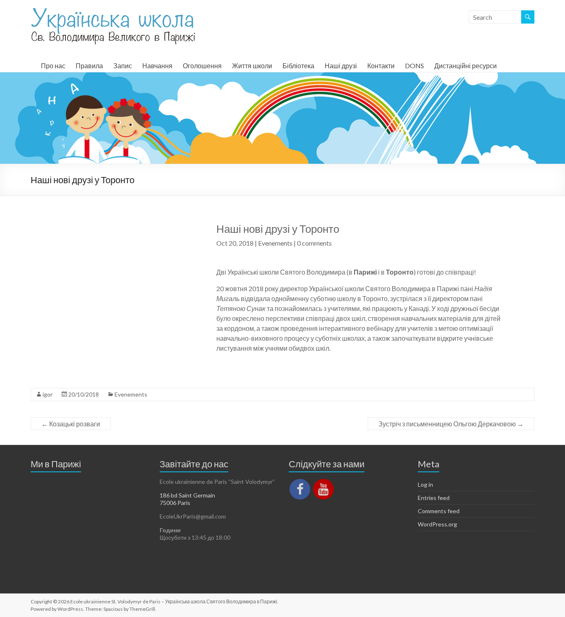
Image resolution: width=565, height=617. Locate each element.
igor (48, 394)
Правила (89, 65)
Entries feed (434, 497)
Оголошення (202, 65)
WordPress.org (437, 524)
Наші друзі (341, 65)
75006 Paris (175, 502)
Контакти (381, 65)
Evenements (275, 243)
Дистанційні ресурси (465, 65)
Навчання (157, 65)
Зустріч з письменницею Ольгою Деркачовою (451, 424)
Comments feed (439, 510)
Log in (425, 484)
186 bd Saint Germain (187, 495)
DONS (414, 65)
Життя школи (252, 65)
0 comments (314, 243)
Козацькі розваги (70, 424)
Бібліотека (298, 65)
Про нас (53, 65)
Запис (122, 65)
